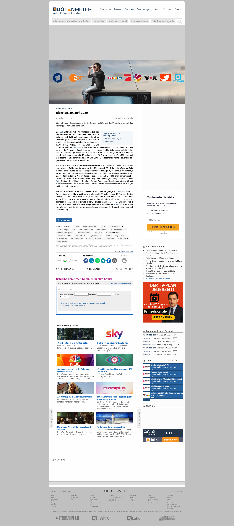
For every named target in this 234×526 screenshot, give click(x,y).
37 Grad (76, 226)
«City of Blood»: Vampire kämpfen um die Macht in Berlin (164, 262)
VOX (99, 173)
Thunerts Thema (139, 21)
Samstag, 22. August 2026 (160, 338)
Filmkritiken (83, 511)
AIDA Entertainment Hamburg (167, 395)
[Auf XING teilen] (103, 261)
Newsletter (54, 499)
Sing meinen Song (95, 235)
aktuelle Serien (142, 511)
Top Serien (176, 511)
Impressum (170, 508)
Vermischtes (94, 499)
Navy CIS (98, 232)
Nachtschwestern (84, 232)
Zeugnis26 (99, 21)
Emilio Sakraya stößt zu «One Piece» (160, 258)
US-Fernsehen (94, 506)
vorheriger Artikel (66, 269)
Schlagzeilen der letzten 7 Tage (158, 279)
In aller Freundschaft (119, 229)
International (94, 503)
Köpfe (92, 505)
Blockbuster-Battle (153, 503)
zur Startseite (95, 269)
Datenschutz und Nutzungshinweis (172, 503)
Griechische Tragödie (163, 21)
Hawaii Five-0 (102, 229)
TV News (100, 511)
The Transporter (76, 238)
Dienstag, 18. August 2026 (160, 351)
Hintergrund (74, 497)
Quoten (129, 9)
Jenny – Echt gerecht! (65, 232)
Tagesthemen (120, 235)
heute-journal (62, 241)
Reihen (73, 499)
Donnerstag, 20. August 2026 (161, 344)
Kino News (57, 511)
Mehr (178, 9)
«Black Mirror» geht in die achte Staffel (160, 271)
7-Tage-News (55, 503)
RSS (52, 497)
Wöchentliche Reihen (115, 497)
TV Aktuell (64, 511)
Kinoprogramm (153, 511)
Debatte (131, 497)
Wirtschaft (93, 501)
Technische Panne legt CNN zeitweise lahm (162, 250)
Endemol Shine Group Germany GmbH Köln (164, 367)
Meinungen (144, 9)
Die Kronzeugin (63, 229)
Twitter (53, 506)
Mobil (53, 501)
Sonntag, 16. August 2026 (159, 354)
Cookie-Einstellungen (174, 506)
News (117, 9)
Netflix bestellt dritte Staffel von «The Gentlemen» (160, 275)
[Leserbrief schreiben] (124, 261)
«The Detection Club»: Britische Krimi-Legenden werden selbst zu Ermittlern (164, 267)
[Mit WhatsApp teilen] (97, 261)
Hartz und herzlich (86, 229)
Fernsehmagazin (74, 511)
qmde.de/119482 (127, 251)
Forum (167, 9)
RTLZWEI (122, 191)
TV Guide (117, 511)
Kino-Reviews (133, 501)
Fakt (74, 229)
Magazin (105, 9)
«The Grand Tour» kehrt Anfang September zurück (162, 254)
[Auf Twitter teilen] (92, 261)
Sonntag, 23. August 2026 (159, 335)
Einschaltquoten (109, 511)
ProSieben (118, 204)
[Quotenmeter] (72, 10)
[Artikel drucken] (115, 261)
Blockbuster (125, 511)
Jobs (168, 499)
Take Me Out (62, 238)
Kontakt (169, 501)
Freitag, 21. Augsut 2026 (159, 341)
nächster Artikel (123, 269)
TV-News (92, 497)
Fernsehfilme (133, 511)
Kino (157, 9)
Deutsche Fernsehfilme (166, 511)
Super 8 (109, 235)
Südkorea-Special (117, 21)
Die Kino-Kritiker (153, 499)
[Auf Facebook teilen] (86, 261)
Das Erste (77, 147)
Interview (73, 501)
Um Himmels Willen (93, 238)
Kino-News (151, 497)
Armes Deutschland (90, 226)
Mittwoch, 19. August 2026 (160, 348)
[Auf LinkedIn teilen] (109, 261)
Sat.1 (58, 181)
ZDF (61, 132)
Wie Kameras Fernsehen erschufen (71, 21)
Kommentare (64, 219)
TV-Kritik (131, 499)
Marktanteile (113, 499)
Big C (103, 226)
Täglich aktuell (114, 501)
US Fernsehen (92, 511)
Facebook (54, 505)
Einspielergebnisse (154, 501)
